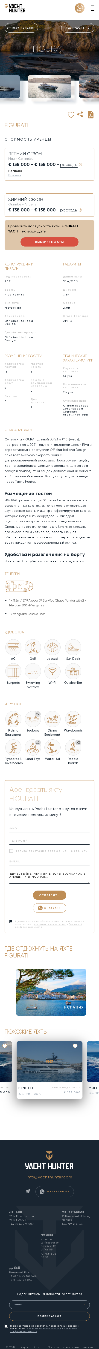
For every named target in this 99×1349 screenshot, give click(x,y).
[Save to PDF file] (90, 114)
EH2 (49, 1061)
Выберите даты (49, 242)
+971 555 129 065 (20, 1280)
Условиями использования (50, 924)
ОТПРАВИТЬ (49, 895)
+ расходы (67, 164)
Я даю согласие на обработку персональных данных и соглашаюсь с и (44, 1329)
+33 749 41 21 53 (72, 1224)
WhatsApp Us (57, 1191)
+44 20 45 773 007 (21, 1224)
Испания (14, 175)
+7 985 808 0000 (48, 1255)
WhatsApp (52, 907)
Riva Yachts (14, 294)
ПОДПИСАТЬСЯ (49, 1316)
